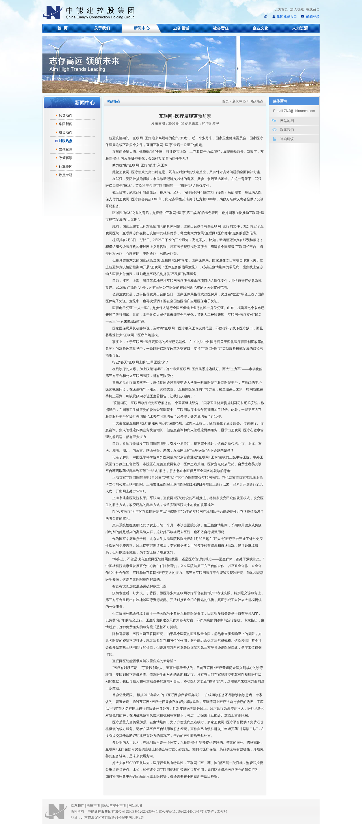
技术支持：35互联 (213, 812)
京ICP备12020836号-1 (142, 812)
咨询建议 (287, 139)
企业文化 (260, 28)
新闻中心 (142, 28)
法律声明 (94, 806)
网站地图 (287, 121)
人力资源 (300, 28)
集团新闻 (65, 124)
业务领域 (181, 28)
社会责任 (221, 28)
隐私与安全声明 (114, 806)
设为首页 (281, 9)
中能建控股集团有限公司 (91, 12)
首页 (225, 101)
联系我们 (287, 130)
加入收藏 (297, 9)
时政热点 (65, 141)
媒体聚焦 (65, 149)
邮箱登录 (312, 17)
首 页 (62, 28)
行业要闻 (65, 166)
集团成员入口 (287, 17)
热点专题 (65, 175)
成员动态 (65, 132)
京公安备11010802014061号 (179, 812)
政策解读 (65, 158)
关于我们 (102, 28)
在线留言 (313, 9)
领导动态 (65, 115)
